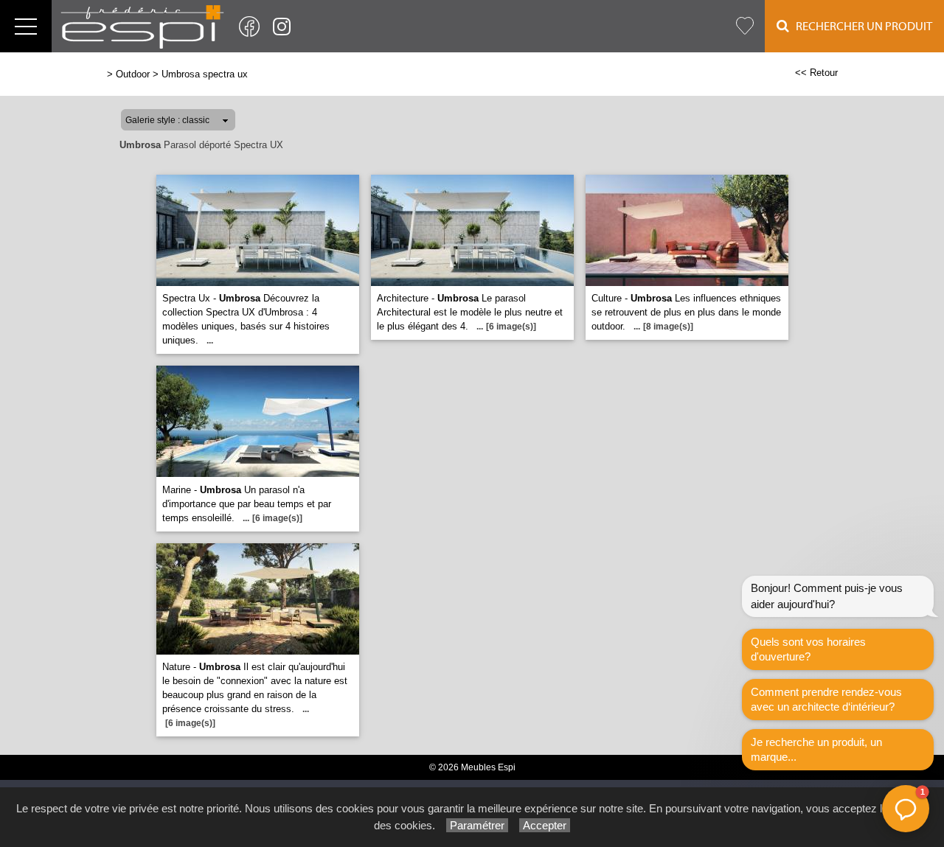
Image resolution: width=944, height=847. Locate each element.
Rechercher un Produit (860, 26)
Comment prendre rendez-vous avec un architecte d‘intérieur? (826, 699)
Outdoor (133, 74)
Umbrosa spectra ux (205, 74)
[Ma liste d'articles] (745, 26)
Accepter (544, 825)
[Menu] (26, 26)
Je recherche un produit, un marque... (816, 749)
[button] (905, 808)
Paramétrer (477, 825)
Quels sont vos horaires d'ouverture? (808, 649)
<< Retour (816, 72)
